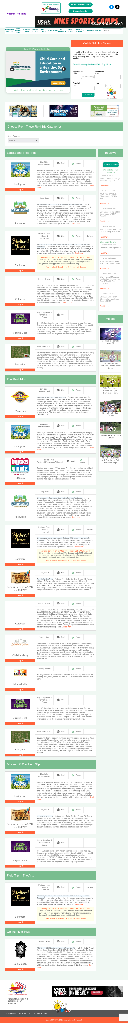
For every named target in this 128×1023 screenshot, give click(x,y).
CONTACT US (24, 1013)
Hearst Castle (44, 941)
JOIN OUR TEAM (40, 1013)
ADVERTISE (11, 1013)
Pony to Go (44, 573)
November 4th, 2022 (109, 273)
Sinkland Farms (44, 637)
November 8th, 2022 (109, 258)
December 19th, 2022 (109, 208)
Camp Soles (44, 198)
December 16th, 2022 (109, 226)
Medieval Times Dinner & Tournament (44, 236)
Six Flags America (44, 669)
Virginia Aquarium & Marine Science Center (44, 315)
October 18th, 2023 (108, 191)
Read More (104, 186)
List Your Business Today (80, 5)
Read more (76, 224)
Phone (78, 163)
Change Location (80, 11)
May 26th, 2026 (107, 175)
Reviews (90, 236)
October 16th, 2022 (108, 293)
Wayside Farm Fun (44, 347)
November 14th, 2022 (109, 244)
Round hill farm (44, 279)
